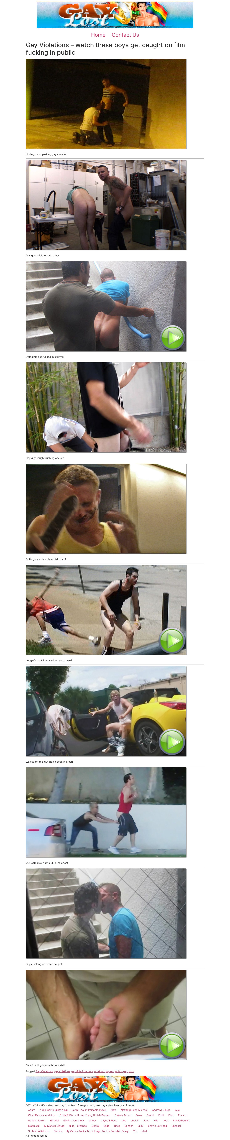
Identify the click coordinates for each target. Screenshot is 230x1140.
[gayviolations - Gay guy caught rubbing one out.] (106, 451)
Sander (129, 1125)
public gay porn (124, 1071)
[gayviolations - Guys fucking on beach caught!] (106, 957)
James (92, 1120)
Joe (124, 1120)
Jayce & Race (109, 1120)
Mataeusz (34, 1125)
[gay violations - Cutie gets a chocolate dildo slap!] (106, 553)
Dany (139, 1115)
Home (98, 35)
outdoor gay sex (104, 1071)
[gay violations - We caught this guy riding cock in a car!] (106, 755)
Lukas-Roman (181, 1120)
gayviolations (62, 1071)
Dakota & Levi (123, 1115)
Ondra (95, 1125)
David (150, 1115)
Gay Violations (44, 1071)
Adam (31, 1109)
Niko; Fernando (78, 1125)
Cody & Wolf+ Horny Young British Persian (85, 1115)
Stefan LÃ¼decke (38, 1131)
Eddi (161, 1115)
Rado (106, 1125)
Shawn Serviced (157, 1125)
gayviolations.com (82, 1071)
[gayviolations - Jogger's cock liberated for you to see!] (106, 654)
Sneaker (176, 1125)
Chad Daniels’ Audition (41, 1115)
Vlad (144, 1131)
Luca (166, 1120)
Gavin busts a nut (73, 1120)
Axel (177, 1109)
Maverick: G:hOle (54, 1125)
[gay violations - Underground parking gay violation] (106, 148)
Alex (113, 1109)
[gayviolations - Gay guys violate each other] (106, 249)
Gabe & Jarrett (37, 1120)
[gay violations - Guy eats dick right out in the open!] (106, 856)
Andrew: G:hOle (161, 1109)
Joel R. (135, 1120)
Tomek (58, 1131)
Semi (140, 1125)
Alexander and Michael (133, 1109)
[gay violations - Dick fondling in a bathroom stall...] (106, 1059)
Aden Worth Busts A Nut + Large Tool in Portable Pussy (73, 1109)
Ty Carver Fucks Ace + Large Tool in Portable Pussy (97, 1131)
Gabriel (54, 1120)
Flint (170, 1115)
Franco (182, 1115)
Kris (156, 1120)
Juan (146, 1120)
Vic (135, 1131)
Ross (117, 1125)
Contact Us (125, 35)
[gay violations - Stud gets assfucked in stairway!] (106, 350)
